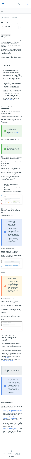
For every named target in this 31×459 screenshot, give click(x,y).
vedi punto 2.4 (10, 99)
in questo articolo (11, 151)
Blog (4, 453)
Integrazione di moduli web (11, 422)
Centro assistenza (5, 17)
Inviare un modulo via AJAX (11, 428)
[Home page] (5, 4)
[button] (19, 4)
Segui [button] (20, 27)
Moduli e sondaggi (5, 18)
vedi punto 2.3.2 (5, 357)
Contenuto (14, 17)
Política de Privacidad (17, 454)
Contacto (10, 453)
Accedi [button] (25, 4)
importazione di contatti (8, 360)
